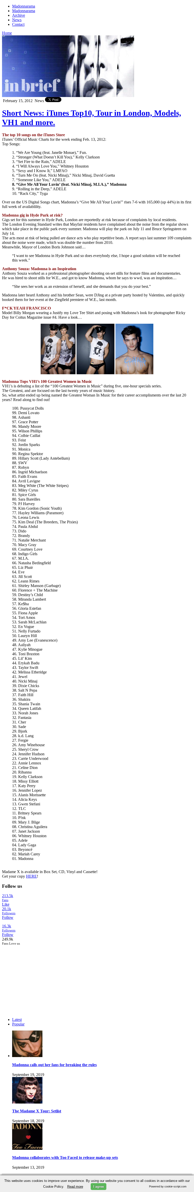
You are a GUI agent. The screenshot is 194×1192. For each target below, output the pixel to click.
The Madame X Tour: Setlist (36, 1111)
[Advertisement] (40, 977)
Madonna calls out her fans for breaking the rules (54, 1065)
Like (5, 904)
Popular (18, 1024)
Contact (18, 24)
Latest (17, 1019)
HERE (31, 876)
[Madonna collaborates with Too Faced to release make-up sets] (27, 1148)
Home (7, 33)
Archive (18, 15)
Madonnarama (23, 6)
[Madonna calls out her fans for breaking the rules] (27, 1056)
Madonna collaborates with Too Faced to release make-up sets (65, 1157)
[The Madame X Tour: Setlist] (27, 1102)
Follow (7, 917)
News (16, 20)
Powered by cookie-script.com (167, 1186)
